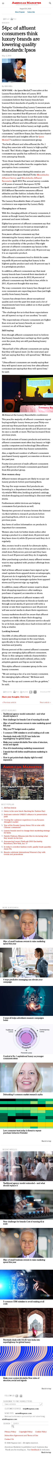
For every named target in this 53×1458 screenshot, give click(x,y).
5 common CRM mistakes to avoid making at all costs (26, 733)
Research (5, 23)
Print (14, 19)
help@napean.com (31, 1409)
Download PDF (45, 692)
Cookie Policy (41, 1432)
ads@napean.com (9, 1419)
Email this (9, 692)
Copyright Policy (25, 1432)
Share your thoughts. (15, 697)
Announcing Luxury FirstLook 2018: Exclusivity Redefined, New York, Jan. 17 (23, 843)
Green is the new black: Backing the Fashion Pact (24, 811)
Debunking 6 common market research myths (23, 1095)
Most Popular (20, 12)
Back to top (46, 1141)
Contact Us (9, 1439)
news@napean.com (23, 1413)
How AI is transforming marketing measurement (23, 748)
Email (7, 19)
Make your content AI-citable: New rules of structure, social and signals (21, 1379)
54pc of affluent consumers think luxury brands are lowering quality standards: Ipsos (21, 39)
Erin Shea (8, 86)
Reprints (25, 692)
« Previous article (9, 703)
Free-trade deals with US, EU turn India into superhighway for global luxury (21, 737)
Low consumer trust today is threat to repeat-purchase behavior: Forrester (22, 1132)
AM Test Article (10, 808)
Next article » (45, 703)
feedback (35, 1450)
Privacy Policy (10, 1432)
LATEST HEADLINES (8, 710)
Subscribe (31, 12)
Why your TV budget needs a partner (19, 729)
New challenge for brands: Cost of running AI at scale (26, 720)
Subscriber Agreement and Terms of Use (21, 1436)
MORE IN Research (10, 907)
